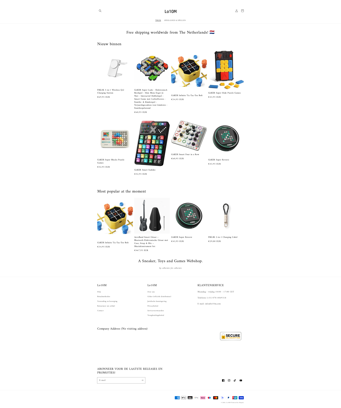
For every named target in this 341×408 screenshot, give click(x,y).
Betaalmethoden (103, 296)
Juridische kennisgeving (157, 301)
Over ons (151, 292)
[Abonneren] (142, 380)
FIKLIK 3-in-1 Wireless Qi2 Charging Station (110, 92)
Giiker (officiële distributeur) (159, 296)
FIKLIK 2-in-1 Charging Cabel (223, 237)
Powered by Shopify (237, 402)
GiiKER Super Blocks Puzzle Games (110, 161)
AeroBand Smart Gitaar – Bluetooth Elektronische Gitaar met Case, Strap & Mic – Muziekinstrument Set (151, 242)
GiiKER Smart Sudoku (144, 170)
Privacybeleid (152, 306)
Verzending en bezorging (107, 301)
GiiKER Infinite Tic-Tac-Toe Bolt (187, 95)
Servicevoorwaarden (155, 310)
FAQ (99, 292)
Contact (100, 310)
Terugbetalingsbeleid (155, 315)
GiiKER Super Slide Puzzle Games (224, 93)
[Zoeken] (100, 11)
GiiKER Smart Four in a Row (185, 154)
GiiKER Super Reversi (218, 159)
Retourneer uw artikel (106, 306)
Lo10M (228, 402)
